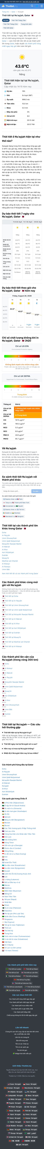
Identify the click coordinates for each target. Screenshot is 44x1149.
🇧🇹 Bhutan (6, 823)
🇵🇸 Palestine (7, 911)
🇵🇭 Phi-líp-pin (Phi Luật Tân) (13, 914)
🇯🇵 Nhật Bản (7, 902)
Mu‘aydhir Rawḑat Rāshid (11, 544)
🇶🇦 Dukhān (6, 715)
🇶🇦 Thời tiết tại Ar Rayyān (12, 601)
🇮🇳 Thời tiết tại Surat (13, 990)
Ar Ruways (6, 567)
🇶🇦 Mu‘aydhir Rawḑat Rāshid (13, 683)
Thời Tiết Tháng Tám (19, 20)
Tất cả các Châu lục (22, 1044)
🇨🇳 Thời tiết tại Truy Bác (22, 979)
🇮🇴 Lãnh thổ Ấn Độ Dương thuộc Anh (16, 874)
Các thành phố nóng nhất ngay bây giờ (22, 999)
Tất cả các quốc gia (22, 1047)
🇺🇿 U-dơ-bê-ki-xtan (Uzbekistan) (15, 939)
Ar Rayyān (6, 535)
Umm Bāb (6, 569)
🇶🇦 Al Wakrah (7, 674)
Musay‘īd (5, 558)
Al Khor (5, 550)
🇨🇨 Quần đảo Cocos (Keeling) (13, 916)
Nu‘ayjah (5, 786)
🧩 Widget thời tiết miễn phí (22, 1053)
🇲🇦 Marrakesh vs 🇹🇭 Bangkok (13, 516)
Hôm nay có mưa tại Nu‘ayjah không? (19, 749)
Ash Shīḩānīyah (8, 552)
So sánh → (36, 491)
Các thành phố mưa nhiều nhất (22, 1005)
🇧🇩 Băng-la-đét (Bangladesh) (13, 820)
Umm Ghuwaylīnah (9, 538)
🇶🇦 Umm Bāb (7, 710)
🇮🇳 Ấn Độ (5, 814)
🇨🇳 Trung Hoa (7, 933)
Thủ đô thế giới (22, 1050)
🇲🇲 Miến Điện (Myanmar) (11, 891)
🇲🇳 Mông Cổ (7, 894)
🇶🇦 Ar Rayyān (7, 678)
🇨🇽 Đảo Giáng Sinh (9, 840)
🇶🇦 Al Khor (6, 701)
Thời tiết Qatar (8, 28)
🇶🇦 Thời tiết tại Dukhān (11, 633)
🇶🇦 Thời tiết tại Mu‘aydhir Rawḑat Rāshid (17, 615)
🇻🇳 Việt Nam (7, 942)
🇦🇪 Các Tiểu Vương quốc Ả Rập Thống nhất (19, 828)
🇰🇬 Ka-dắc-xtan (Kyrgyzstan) (13, 868)
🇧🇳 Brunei (6, 825)
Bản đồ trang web (22, 1040)
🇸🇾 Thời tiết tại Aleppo (30, 976)
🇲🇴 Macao (6, 885)
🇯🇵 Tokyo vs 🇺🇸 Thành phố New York (16, 502)
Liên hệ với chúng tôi (22, 1037)
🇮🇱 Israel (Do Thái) (9, 862)
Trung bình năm (26, 24)
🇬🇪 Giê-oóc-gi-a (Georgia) (12, 845)
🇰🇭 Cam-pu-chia (8, 831)
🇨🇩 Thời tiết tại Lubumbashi (13, 987)
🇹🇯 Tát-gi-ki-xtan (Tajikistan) (13, 925)
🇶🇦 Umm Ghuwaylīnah (10, 706)
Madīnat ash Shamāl (10, 561)
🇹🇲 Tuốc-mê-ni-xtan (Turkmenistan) (16, 936)
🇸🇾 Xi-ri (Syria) (7, 945)
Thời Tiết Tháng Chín (10, 24)
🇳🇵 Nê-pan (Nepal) (9, 899)
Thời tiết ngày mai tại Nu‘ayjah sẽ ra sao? (20, 744)
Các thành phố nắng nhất (22, 1012)
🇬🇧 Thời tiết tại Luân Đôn (29, 972)
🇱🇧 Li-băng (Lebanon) (10, 879)
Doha (4, 532)
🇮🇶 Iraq (4, 860)
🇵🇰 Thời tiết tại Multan (13, 976)
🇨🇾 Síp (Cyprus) (8, 922)
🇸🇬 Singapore (7, 919)
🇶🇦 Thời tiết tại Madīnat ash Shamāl (16, 643)
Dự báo (5, 20)
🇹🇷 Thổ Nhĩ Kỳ (7, 931)
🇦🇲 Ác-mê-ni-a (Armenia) (11, 808)
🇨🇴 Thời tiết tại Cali (12, 972)
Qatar (13, 12)
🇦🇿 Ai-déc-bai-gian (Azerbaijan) (14, 811)
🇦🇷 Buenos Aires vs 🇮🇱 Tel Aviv (13, 509)
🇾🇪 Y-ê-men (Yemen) (10, 951)
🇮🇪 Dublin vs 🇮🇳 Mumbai (11, 513)
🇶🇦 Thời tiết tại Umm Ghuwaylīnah (15, 606)
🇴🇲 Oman (5, 905)
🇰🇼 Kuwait (6, 871)
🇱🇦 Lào (4, 877)
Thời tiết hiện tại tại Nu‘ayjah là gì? (18, 733)
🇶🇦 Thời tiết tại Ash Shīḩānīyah (14, 629)
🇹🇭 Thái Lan (6, 928)
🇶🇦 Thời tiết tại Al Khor (11, 624)
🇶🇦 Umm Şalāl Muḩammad (12, 687)
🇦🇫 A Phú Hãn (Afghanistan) (13, 803)
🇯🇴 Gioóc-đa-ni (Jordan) (11, 848)
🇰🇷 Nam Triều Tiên (9, 897)
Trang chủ (5, 12)
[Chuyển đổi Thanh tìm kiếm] (32, 6)
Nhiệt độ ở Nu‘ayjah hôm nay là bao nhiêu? (21, 753)
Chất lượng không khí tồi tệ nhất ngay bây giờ (22, 1015)
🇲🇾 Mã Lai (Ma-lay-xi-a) (11, 882)
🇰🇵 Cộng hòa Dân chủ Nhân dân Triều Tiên (18, 834)
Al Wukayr (6, 564)
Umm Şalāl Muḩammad (11, 541)
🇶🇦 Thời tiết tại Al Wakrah (12, 620)
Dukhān (5, 555)
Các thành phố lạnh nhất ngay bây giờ (22, 1002)
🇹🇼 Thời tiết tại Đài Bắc (30, 990)
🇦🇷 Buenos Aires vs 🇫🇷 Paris (13, 499)
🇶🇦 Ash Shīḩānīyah (9, 696)
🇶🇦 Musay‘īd (6, 692)
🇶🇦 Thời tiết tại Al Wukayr (12, 647)
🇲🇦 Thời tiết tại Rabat (31, 969)
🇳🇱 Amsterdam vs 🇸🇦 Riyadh (13, 506)
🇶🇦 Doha (5, 664)
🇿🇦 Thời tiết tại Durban (32, 987)
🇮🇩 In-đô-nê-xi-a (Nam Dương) (14, 854)
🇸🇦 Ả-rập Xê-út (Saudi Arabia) (13, 806)
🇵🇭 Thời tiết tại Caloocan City (22, 983)
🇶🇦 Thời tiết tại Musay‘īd (11, 638)
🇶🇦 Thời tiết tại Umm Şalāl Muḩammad (17, 611)
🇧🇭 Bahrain (6, 817)
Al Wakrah (6, 547)
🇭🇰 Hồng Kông (7, 851)
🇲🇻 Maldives (6, 888)
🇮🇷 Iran (4, 857)
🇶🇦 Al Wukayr (7, 669)
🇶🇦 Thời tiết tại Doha (10, 597)
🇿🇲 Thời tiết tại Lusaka (13, 969)
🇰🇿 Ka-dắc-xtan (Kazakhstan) (13, 865)
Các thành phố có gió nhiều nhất (22, 1009)
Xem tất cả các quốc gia (31, 2)
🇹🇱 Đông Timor (8, 842)
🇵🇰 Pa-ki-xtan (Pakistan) (11, 908)
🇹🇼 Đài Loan (6, 837)
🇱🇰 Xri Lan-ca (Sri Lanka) (11, 948)
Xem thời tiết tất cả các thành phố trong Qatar (20, 573)
